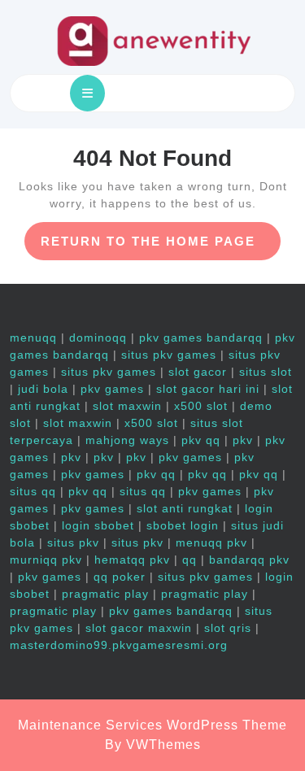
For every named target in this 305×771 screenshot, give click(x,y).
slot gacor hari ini (207, 388)
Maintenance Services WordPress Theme (152, 725)
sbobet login (182, 525)
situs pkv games (168, 354)
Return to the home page (161, 246)
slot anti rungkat (185, 508)
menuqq (33, 337)
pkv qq (200, 439)
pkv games (112, 388)
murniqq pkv (46, 559)
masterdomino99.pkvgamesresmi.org (119, 644)
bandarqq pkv (249, 559)
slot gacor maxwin (138, 627)
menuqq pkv (211, 542)
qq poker (120, 576)
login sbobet (98, 525)
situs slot (265, 371)
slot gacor (197, 371)
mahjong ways (127, 439)
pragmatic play (105, 593)
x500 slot (201, 405)
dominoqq (98, 337)
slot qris (227, 627)
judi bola (43, 388)
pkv (243, 439)
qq (189, 559)
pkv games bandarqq (201, 337)
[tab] (87, 93)
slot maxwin (127, 405)
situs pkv (73, 542)
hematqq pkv (132, 559)
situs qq (33, 491)
